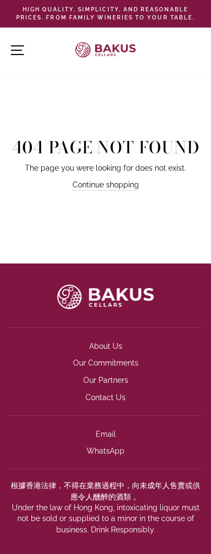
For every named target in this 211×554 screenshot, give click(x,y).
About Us (105, 346)
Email (106, 434)
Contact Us (105, 397)
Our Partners (105, 380)
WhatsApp (105, 451)
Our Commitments (106, 363)
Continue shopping (105, 184)
